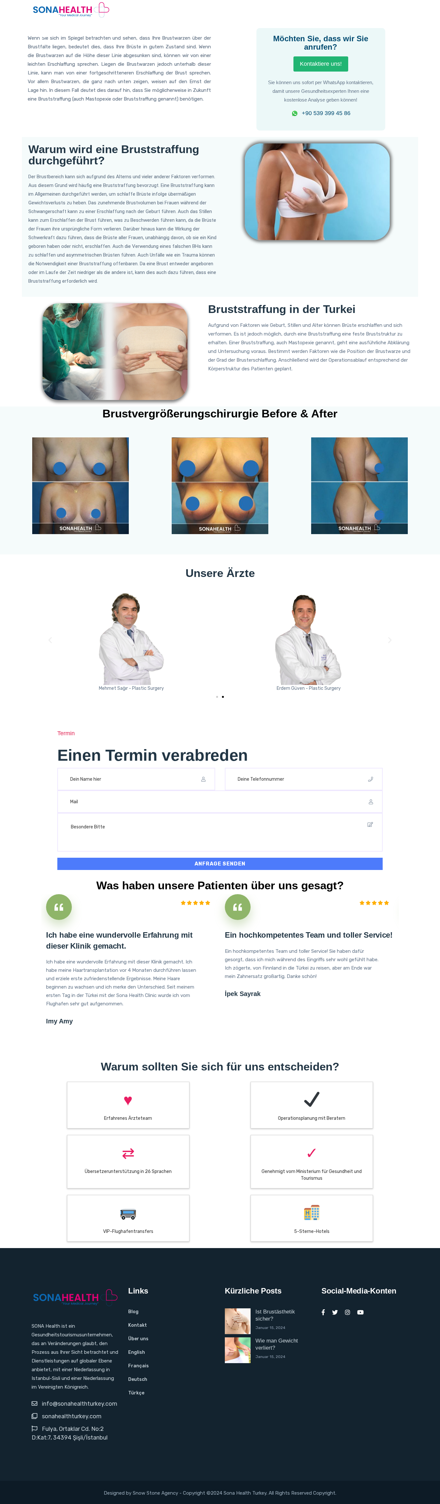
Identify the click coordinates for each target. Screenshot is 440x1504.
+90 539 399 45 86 (326, 113)
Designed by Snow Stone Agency (141, 1493)
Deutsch (137, 1379)
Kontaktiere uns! (321, 64)
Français (138, 1366)
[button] (50, 640)
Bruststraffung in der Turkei (282, 309)
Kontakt (137, 1325)
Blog (133, 1311)
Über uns (138, 1339)
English (136, 1352)
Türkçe (136, 1393)
